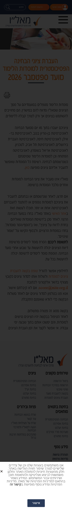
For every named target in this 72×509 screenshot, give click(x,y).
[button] (6, 468)
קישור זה (15, 484)
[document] (36, 254)
